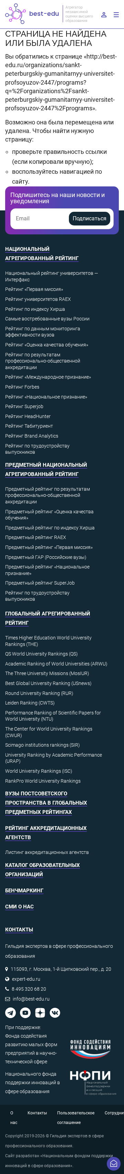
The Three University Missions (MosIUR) (47, 673)
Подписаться (89, 218)
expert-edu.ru (26, 979)
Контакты (37, 1113)
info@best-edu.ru (31, 999)
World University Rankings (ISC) (38, 771)
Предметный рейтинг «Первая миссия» (49, 547)
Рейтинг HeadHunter (28, 416)
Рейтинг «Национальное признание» (46, 397)
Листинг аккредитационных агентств (47, 852)
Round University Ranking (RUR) (39, 693)
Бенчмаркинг (24, 891)
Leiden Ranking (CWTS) (30, 703)
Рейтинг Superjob (24, 406)
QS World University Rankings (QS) (41, 654)
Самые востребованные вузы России (47, 318)
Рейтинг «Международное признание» (48, 377)
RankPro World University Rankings (43, 781)
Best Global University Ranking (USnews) (48, 683)
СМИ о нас (19, 907)
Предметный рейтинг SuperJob (40, 583)
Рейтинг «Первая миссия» (34, 289)
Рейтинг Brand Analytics (31, 436)
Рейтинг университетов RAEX (38, 299)
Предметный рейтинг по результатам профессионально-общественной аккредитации (47, 495)
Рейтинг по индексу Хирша (35, 309)
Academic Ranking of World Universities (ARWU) (56, 664)
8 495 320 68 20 (29, 989)
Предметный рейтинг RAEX (35, 537)
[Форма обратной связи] (114, 1164)
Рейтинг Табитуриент (29, 426)
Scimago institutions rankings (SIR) (42, 745)
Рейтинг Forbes (22, 387)
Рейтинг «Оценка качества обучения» (46, 344)
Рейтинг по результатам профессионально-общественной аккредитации (42, 361)
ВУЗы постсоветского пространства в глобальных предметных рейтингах (46, 803)
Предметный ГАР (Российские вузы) (45, 557)
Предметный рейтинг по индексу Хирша (50, 527)
